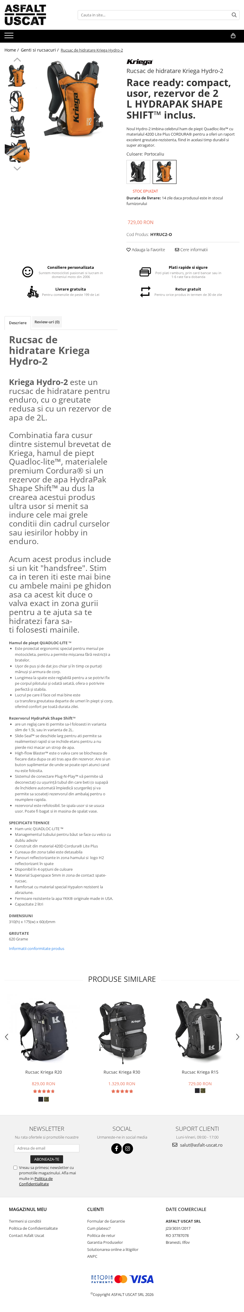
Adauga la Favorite (148, 249)
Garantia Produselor (105, 1242)
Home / (12, 50)
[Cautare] (234, 15)
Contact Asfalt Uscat (26, 1235)
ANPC (92, 1256)
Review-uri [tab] (47, 321)
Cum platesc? (99, 1228)
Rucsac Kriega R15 (200, 1072)
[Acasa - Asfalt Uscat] (34, 14)
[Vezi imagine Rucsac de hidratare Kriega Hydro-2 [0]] (17, 76)
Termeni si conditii (25, 1221)
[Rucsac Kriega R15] (200, 1030)
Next (17, 168)
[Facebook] (116, 1148)
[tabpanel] (75, 100)
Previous (17, 60)
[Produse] (9, 37)
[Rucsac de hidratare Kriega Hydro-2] (75, 100)
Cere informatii (193, 249)
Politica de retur (101, 1235)
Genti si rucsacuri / (40, 50)
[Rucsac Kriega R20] (43, 1030)
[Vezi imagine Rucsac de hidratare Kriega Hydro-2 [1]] (17, 101)
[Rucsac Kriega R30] (122, 1030)
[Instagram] (128, 1148)
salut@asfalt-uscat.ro (201, 1145)
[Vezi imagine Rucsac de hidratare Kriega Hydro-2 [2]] (17, 126)
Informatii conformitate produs (36, 948)
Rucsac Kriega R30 (122, 1072)
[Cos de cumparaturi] (233, 36)
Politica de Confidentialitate (36, 1181)
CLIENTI (95, 1209)
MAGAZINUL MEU (28, 1209)
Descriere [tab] (17, 322)
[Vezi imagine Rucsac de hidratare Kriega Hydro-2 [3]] (17, 152)
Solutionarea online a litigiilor (112, 1249)
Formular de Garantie (106, 1221)
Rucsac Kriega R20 (43, 1072)
